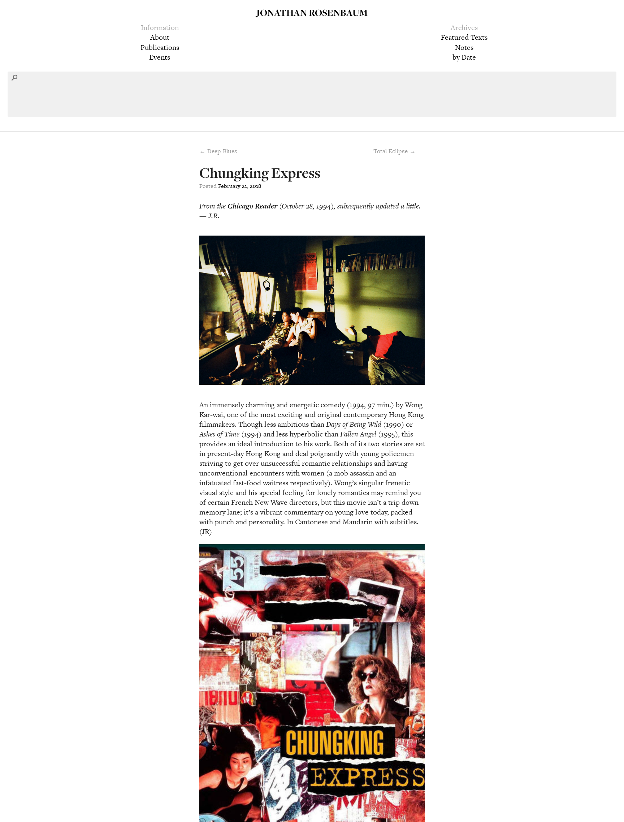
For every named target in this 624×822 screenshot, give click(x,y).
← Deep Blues (218, 151)
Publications (159, 47)
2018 (255, 186)
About (159, 37)
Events (159, 57)
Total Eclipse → (394, 151)
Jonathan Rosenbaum (312, 12)
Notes (464, 47)
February (229, 186)
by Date (464, 57)
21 (244, 186)
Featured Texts (464, 37)
